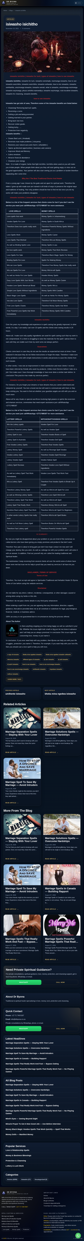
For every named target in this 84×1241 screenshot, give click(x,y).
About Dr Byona (49, 1198)
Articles (10, 19)
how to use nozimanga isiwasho (50, 664)
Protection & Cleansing (16, 1161)
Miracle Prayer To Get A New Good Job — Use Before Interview (33, 1124)
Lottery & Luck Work (15, 1166)
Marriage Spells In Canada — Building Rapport (60, 890)
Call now (60, 982)
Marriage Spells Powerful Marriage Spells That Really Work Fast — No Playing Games (61, 943)
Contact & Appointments (52, 1203)
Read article (10, 752)
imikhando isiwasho (39, 669)
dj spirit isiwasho (12, 664)
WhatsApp (23, 982)
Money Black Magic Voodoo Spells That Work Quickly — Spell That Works (38, 1129)
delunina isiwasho (13, 659)
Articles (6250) (12, 1179)
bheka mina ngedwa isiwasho (32, 654)
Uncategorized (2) (41, 1179)
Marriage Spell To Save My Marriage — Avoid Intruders (21, 783)
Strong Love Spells (8, 1216)
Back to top (78, 1238)
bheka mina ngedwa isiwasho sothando (58, 654)
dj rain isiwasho (49, 659)
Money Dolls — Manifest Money (19, 1134)
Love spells (6, 1229)
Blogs (11, 10)
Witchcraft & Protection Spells (11, 1219)
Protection (26, 1229)
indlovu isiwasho (12, 674)
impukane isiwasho (56, 669)
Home (5, 10)
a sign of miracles (13, 654)
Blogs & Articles (49, 1201)
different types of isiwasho (31, 659)
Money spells (16, 1229)
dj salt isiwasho (63, 659)
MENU (79, 3)
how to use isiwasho (28, 664)
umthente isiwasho (15, 694)
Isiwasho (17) (26, 1179)
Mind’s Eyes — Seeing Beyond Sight (21, 1119)
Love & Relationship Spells (17, 1150)
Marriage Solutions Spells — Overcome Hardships (61, 733)
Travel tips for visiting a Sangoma (55, 1206)
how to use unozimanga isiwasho (18, 669)
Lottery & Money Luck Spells (11, 1224)
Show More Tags (14, 679)
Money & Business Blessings (18, 1155)
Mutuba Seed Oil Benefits (10, 1221)
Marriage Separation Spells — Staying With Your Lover (21, 733)
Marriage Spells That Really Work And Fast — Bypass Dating (21, 941)
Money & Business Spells (10, 1226)
